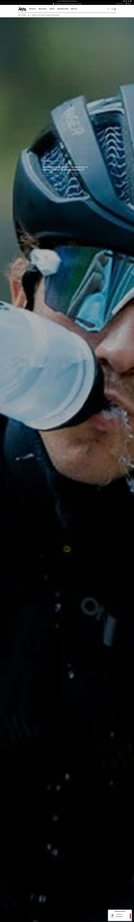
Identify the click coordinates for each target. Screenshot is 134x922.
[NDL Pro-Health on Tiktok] (129, 1)
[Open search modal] (108, 8)
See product (119, 916)
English (129, 3)
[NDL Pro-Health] (22, 8)
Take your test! (119, 3)
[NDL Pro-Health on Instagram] (126, 1)
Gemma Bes (47, 175)
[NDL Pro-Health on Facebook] (124, 1)
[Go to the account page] (111, 8)
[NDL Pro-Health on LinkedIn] (131, 1)
